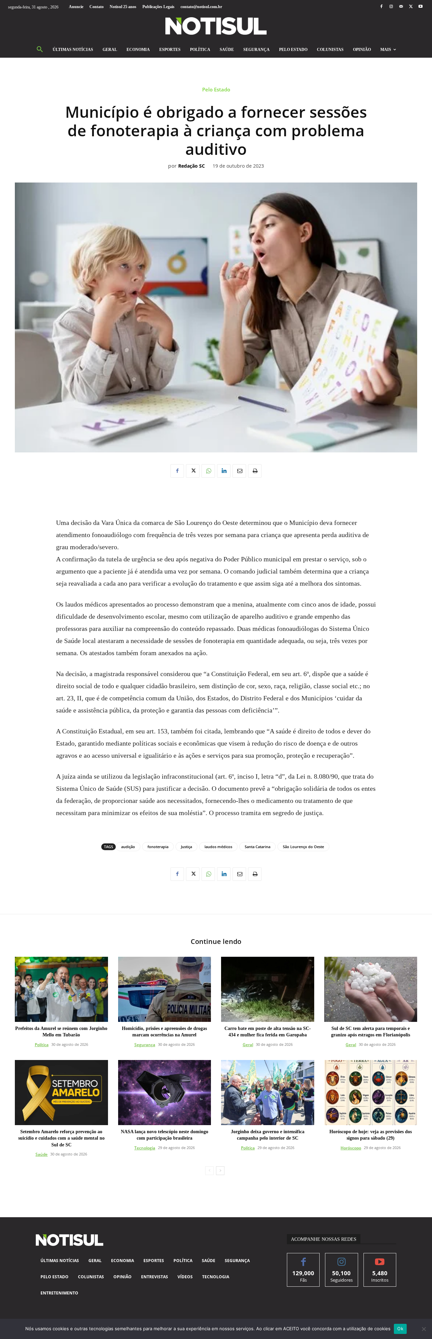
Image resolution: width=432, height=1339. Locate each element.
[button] (40, 49)
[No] (423, 1329)
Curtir (303, 1258)
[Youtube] (420, 7)
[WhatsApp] (208, 471)
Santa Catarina (257, 846)
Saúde (41, 1154)
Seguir (341, 1258)
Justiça (186, 846)
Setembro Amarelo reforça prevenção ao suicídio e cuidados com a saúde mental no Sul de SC (61, 1138)
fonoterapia (157, 846)
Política (42, 1045)
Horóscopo (351, 1148)
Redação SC (191, 166)
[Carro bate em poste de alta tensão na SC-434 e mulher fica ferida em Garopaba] (267, 989)
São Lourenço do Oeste (303, 846)
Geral (248, 1045)
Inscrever (380, 1258)
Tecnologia (144, 1148)
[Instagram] (391, 7)
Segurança (144, 1045)
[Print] (255, 471)
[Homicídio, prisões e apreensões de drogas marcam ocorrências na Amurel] (164, 989)
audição (128, 846)
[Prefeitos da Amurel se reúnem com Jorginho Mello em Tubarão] (61, 989)
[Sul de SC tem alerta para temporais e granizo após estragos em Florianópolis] (370, 989)
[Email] (239, 471)
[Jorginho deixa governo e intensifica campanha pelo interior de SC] (267, 1092)
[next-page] (220, 1170)
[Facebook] (381, 7)
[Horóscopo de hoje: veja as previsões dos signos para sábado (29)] (370, 1092)
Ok (400, 1328)
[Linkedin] (224, 471)
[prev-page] (209, 1170)
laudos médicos (218, 846)
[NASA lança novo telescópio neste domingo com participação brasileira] (164, 1092)
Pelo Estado (216, 89)
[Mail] (401, 7)
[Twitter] (411, 7)
